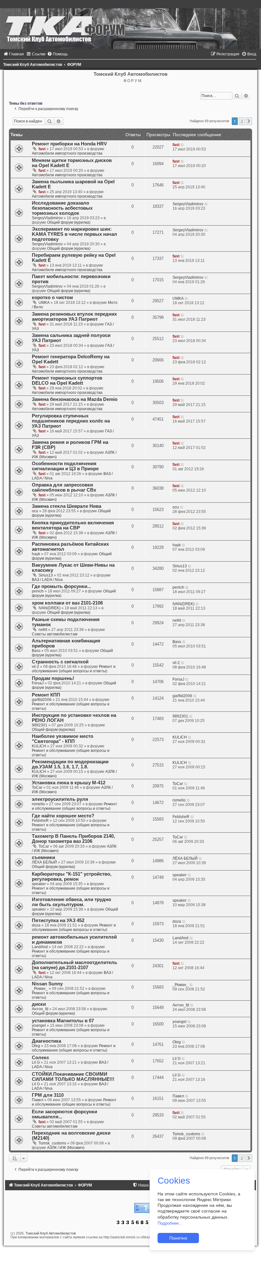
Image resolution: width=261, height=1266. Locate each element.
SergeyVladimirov (47, 218)
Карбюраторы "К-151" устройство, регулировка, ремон (71, 876)
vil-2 (35, 666)
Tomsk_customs (52, 1143)
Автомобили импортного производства (67, 153)
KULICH (39, 746)
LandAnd (40, 947)
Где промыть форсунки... (61, 586)
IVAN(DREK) (49, 608)
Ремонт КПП (46, 694)
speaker (39, 884)
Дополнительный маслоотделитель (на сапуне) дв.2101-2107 (74, 965)
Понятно (178, 1238)
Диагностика (46, 1041)
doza (36, 925)
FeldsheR (40, 820)
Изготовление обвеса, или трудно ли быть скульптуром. (71, 902)
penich (38, 591)
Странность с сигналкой (60, 661)
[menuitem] (13, 54)
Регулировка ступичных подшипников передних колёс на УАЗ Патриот (71, 421)
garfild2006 (42, 699)
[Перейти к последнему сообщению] (182, 145)
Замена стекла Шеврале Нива (66, 506)
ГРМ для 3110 (48, 1095)
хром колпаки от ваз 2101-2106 (67, 602)
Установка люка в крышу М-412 (68, 782)
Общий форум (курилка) (68, 222)
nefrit (43, 629)
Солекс (40, 1057)
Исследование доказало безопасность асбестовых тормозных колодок (62, 208)
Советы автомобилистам (54, 634)
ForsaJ (38, 683)
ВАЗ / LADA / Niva (47, 579)
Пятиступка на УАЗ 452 (58, 920)
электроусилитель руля (60, 799)
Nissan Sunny (47, 983)
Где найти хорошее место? (63, 815)
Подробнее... (170, 1223)
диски (39, 1004)
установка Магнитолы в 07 (63, 1020)
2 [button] (242, 121)
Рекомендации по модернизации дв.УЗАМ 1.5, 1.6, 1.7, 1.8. (70, 764)
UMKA (44, 302)
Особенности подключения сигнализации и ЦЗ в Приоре (65, 466)
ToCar (37, 787)
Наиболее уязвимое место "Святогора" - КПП (62, 739)
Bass (36, 650)
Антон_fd (40, 1009)
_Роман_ (40, 988)
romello (38, 804)
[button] (249, 121)
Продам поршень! (53, 678)
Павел (37, 1100)
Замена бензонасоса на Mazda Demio (74, 399)
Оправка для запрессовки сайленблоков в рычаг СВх (64, 487)
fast (42, 149)
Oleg (36, 1046)
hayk (36, 554)
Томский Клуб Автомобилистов (50, 1233)
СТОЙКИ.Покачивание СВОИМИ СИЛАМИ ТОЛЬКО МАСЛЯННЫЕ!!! (73, 1077)
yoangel (39, 1025)
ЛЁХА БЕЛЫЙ (44, 862)
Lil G (36, 1062)
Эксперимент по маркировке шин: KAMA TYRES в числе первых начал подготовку (74, 234)
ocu (35, 511)
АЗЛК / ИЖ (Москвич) (65, 1147)
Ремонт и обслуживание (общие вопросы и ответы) (74, 668)
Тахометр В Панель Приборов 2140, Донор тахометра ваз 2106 (73, 839)
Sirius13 (46, 575)
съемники (43, 857)
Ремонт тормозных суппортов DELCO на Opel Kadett (67, 380)
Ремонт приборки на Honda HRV (69, 143)
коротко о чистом (52, 297)
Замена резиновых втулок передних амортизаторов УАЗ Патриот (74, 316)
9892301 (39, 725)
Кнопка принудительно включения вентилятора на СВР (73, 525)
